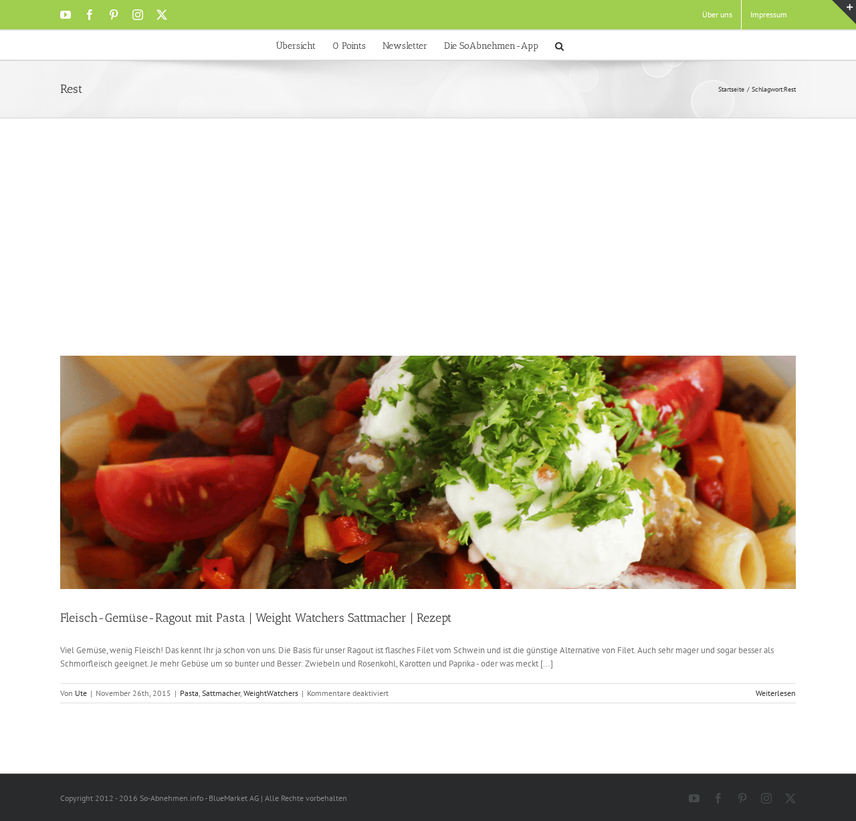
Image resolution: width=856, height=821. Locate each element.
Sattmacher (221, 693)
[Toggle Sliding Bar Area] (844, 12)
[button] (559, 45)
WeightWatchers (270, 693)
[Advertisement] (428, 255)
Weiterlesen (776, 693)
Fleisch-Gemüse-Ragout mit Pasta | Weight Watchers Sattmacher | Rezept (255, 617)
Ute (81, 693)
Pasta (189, 693)
